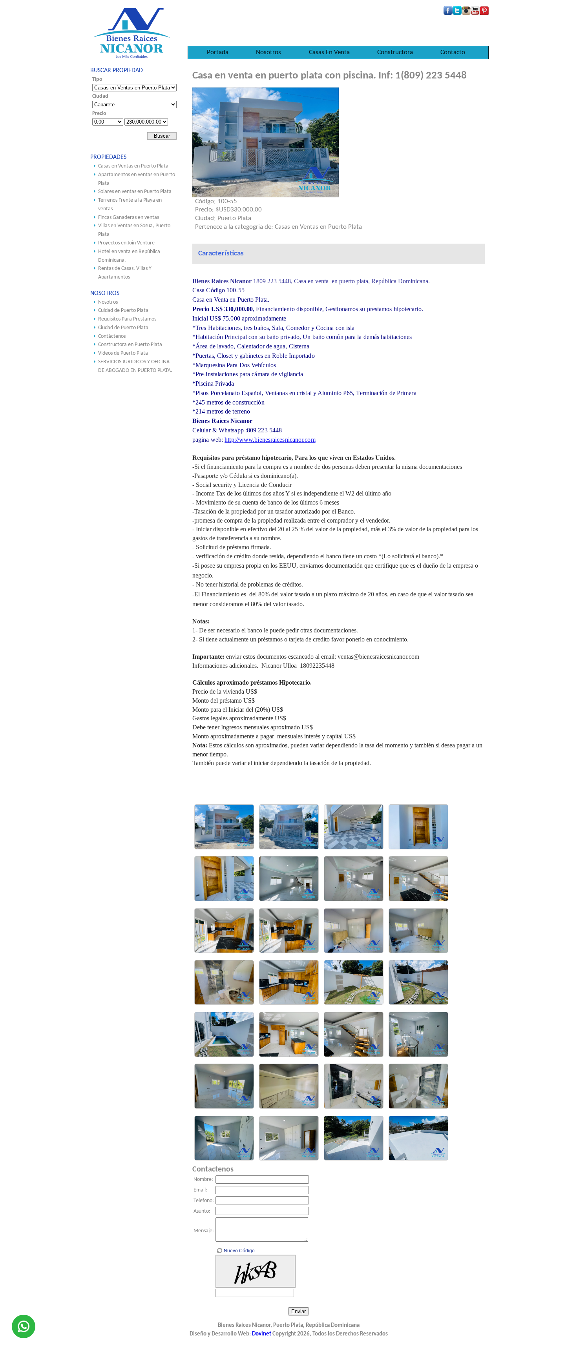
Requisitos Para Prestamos (127, 319)
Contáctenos (112, 336)
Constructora (395, 52)
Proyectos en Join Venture (126, 243)
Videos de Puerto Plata (123, 353)
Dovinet (261, 1334)
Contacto (452, 52)
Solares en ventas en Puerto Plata (135, 191)
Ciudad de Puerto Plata (123, 327)
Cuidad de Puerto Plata (123, 310)
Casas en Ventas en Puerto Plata (133, 166)
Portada (217, 52)
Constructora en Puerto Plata (130, 344)
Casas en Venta (329, 52)
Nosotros (268, 52)
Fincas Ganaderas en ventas (128, 217)
